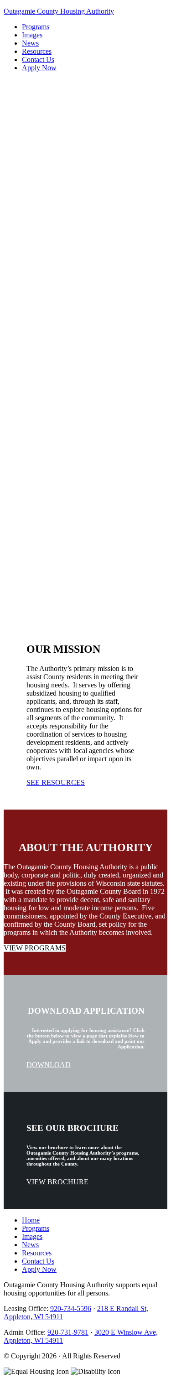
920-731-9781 (67, 1332)
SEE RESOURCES (55, 782)
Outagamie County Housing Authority (59, 11)
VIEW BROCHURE (57, 1182)
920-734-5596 (70, 1308)
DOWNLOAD (48, 1064)
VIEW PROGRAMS (35, 279)
